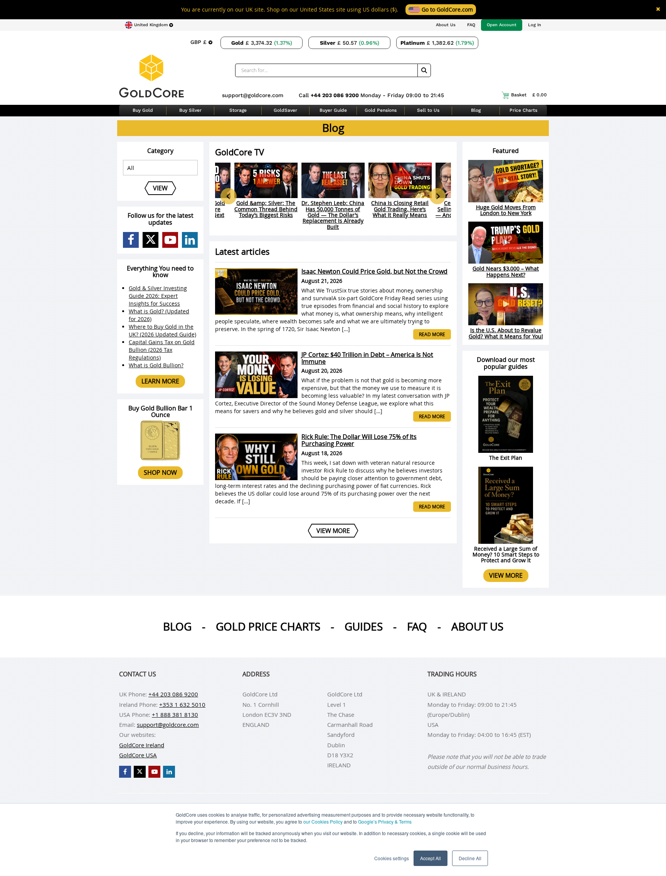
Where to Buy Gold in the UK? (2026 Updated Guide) (162, 330)
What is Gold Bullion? (156, 365)
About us (477, 626)
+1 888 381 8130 (175, 714)
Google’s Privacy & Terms (385, 821)
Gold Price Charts (268, 626)
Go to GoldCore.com (446, 9)
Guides (364, 626)
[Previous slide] (228, 196)
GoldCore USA (138, 755)
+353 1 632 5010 (182, 704)
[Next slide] (437, 196)
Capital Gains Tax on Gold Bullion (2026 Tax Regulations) (162, 349)
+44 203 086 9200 (335, 95)
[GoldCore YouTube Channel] (170, 240)
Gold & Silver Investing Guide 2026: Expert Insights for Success (158, 295)
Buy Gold (143, 110)
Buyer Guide (333, 110)
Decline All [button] (470, 858)
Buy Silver (190, 110)
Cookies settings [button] (391, 858)
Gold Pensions (381, 110)
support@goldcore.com (252, 95)
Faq (417, 626)
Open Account (501, 24)
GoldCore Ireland (141, 745)
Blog (476, 110)
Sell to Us (428, 110)
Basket (529, 95)
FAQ (471, 24)
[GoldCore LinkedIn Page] (190, 240)
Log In (534, 24)
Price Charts (523, 110)
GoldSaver (285, 110)
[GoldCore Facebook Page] (131, 240)
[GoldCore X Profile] (150, 240)
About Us (446, 24)
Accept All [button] (430, 858)
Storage (238, 110)
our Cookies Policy (323, 821)
